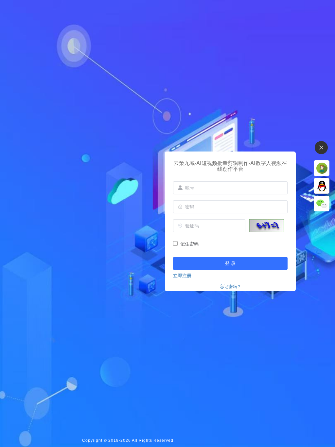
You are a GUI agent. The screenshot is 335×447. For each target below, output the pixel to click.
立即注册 (182, 275)
